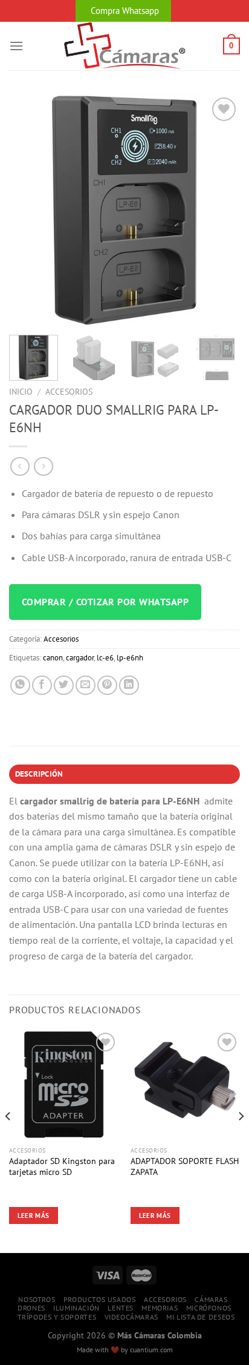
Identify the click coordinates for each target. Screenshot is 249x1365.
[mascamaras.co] (125, 46)
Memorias (159, 1307)
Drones (31, 1307)
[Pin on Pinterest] (107, 686)
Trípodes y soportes (57, 1316)
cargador (80, 658)
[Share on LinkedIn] (129, 686)
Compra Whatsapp (125, 10)
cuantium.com (151, 1349)
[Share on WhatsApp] (20, 686)
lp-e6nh (130, 658)
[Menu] (16, 46)
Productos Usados (99, 1299)
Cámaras (211, 1299)
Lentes (121, 1307)
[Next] (220, 210)
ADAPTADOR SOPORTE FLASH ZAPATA (185, 1166)
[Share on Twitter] (64, 686)
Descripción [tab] (39, 774)
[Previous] (29, 210)
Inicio (21, 391)
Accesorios (68, 391)
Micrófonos (208, 1307)
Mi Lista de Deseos (200, 1316)
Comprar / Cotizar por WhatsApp (105, 602)
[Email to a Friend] (85, 686)
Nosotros (36, 1299)
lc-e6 (105, 658)
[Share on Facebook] (42, 686)
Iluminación (76, 1307)
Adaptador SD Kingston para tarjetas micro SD (62, 1166)
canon (53, 658)
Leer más (34, 1215)
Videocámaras (131, 1316)
